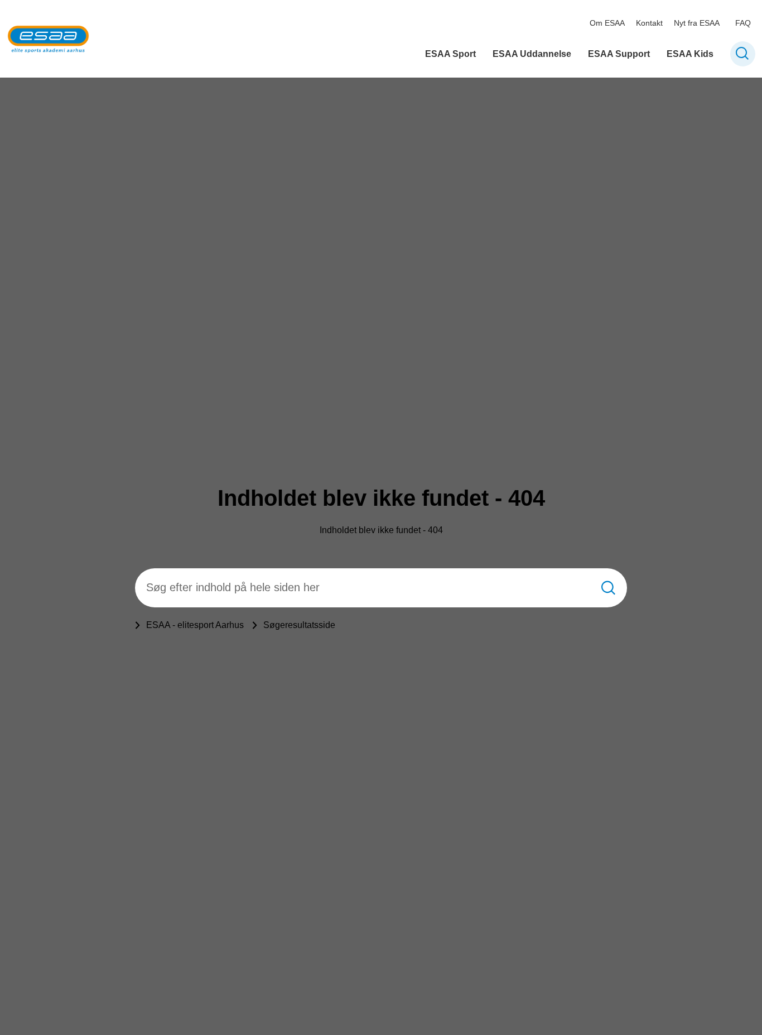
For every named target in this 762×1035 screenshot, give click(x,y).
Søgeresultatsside (299, 625)
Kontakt (649, 22)
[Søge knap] (742, 53)
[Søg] (608, 588)
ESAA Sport (450, 54)
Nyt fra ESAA (697, 22)
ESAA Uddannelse (532, 54)
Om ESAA (607, 22)
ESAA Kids (690, 54)
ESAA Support (619, 54)
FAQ (743, 22)
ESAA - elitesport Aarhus (195, 625)
